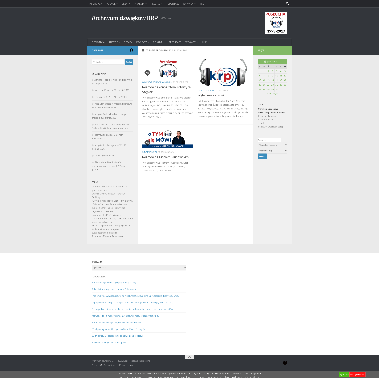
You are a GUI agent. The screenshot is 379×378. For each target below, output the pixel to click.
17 (276, 80)
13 (260, 80)
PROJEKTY (139, 3)
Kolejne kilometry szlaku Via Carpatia (109, 342)
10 (276, 75)
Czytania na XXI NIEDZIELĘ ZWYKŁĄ (110, 97)
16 (272, 80)
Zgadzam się (345, 374)
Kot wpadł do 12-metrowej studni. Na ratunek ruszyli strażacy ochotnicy (125, 316)
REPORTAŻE (173, 3)
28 (264, 89)
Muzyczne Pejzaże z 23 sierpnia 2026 (111, 90)
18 (281, 80)
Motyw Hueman (126, 365)
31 (276, 89)
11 (281, 75)
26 (285, 85)
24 (276, 85)
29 (268, 89)
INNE (202, 3)
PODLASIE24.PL (98, 276)
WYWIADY (188, 3)
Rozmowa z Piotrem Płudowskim (165, 156)
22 (268, 85)
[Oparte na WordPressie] (101, 365)
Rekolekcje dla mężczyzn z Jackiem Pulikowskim (114, 289)
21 (264, 85)
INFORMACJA (95, 3)
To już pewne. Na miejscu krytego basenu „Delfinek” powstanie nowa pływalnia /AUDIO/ (132, 302)
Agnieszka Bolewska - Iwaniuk (157, 82)
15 (268, 80)
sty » (275, 93)
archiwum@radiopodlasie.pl (271, 126)
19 (285, 80)
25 (281, 85)
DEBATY (126, 3)
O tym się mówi (149, 152)
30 (272, 89)
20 (260, 85)
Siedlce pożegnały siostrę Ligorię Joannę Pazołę (114, 282)
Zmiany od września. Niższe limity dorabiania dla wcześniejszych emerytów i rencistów (132, 309)
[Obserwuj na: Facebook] (131, 50)
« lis (269, 93)
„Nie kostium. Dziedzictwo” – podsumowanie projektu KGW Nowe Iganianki (108, 166)
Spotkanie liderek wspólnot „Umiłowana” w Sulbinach (116, 322)
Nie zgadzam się (357, 374)
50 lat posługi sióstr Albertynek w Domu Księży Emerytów (119, 329)
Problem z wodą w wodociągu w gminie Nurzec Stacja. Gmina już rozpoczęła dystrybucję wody (135, 296)
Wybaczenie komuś (211, 95)
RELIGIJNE (155, 3)
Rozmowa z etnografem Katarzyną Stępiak (166, 89)
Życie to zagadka (206, 90)
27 (260, 89)
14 (264, 80)
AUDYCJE (111, 3)
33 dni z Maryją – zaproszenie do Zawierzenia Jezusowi (117, 335)
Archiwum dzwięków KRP (125, 17)
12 (285, 75)
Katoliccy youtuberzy (104, 155)
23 (272, 85)
